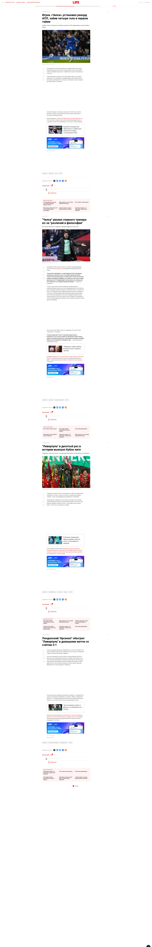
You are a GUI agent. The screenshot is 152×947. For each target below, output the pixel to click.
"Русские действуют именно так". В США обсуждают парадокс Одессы (49, 203)
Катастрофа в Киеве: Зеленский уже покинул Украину (64, 430)
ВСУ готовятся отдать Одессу (81, 202)
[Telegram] (60, 181)
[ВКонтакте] (63, 181)
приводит (77, 865)
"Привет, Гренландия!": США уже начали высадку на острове (81, 622)
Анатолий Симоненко (51, 569)
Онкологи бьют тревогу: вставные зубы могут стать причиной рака (49, 628)
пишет (48, 291)
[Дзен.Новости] (54, 181)
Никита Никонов (51, 377)
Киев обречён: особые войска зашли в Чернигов (50, 435)
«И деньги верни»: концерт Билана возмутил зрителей (65, 208)
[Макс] (57, 181)
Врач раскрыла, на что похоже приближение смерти (66, 203)
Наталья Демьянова (51, 150)
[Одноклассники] (66, 181)
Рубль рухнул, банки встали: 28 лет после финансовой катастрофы (50, 209)
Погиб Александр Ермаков (81, 428)
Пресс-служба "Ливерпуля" (55, 849)
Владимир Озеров (51, 737)
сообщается (60, 268)
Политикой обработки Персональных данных (65, 6)
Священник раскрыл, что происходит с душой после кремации (81, 209)
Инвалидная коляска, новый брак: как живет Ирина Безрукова (65, 796)
